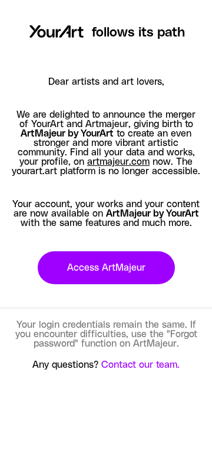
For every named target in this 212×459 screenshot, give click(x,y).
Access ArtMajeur (106, 267)
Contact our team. (140, 365)
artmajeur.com (118, 162)
